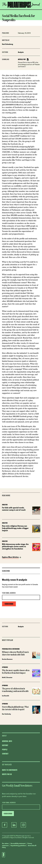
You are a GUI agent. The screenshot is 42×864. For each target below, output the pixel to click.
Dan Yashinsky (6, 714)
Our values (5, 843)
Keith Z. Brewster (7, 677)
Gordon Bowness (7, 659)
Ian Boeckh (5, 696)
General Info (7, 741)
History (5, 745)
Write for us (7, 774)
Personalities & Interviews (11, 649)
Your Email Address (9, 593)
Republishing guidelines (18, 845)
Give (9, 9)
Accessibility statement (18, 843)
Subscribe (21, 9)
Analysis (21, 52)
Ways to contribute (9, 770)
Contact (5, 753)
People (4, 749)
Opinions (5, 667)
